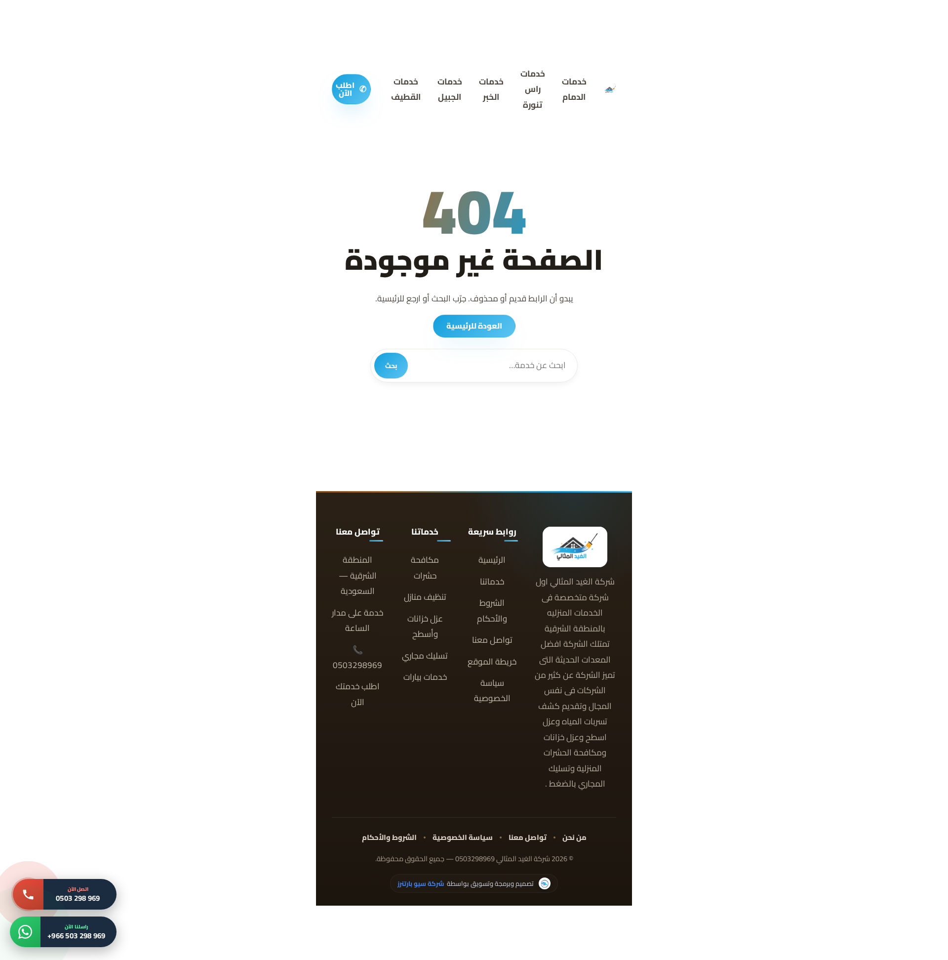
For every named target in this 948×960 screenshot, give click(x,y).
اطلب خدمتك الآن (358, 694)
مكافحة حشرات (425, 567)
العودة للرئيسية (474, 326)
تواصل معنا (492, 640)
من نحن (574, 837)
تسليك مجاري (425, 656)
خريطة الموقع (492, 661)
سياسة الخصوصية (492, 690)
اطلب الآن (351, 89)
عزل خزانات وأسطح (425, 626)
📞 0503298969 (357, 657)
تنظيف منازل (425, 597)
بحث (391, 366)
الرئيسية (492, 560)
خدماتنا (492, 581)
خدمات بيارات (425, 677)
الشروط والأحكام (492, 610)
